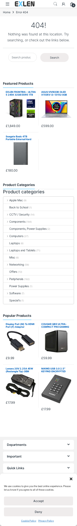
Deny (38, 512)
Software (15, 293)
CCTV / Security (19, 214)
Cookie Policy (28, 520)
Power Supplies (19, 286)
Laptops (14, 243)
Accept (38, 501)
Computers (16, 236)
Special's (15, 300)
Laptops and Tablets (22, 250)
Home (6, 12)
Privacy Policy (46, 520)
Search (55, 4)
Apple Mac (16, 200)
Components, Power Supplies (27, 228)
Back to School (18, 207)
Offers (13, 271)
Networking (16, 264)
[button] (71, 478)
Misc (12, 257)
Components (17, 221)
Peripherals (16, 279)
